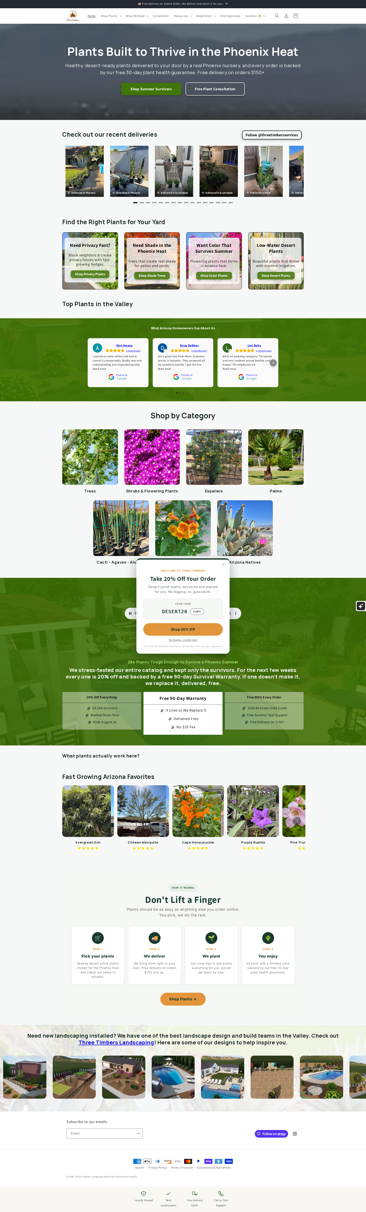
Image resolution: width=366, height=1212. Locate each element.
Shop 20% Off (183, 629)
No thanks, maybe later (183, 640)
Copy (197, 611)
